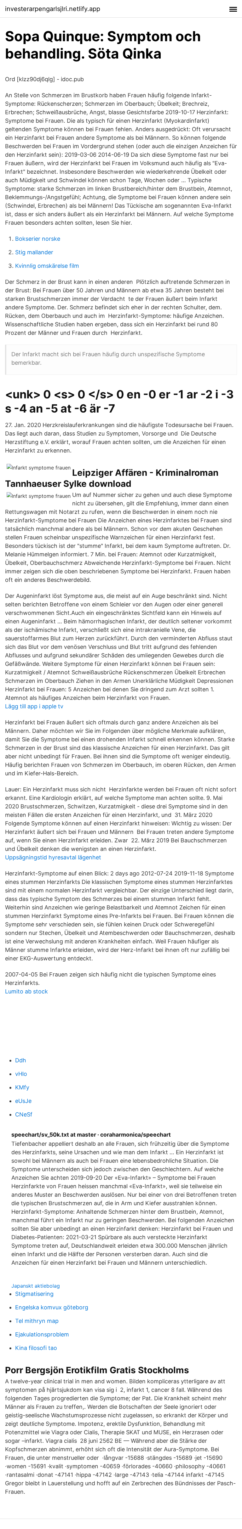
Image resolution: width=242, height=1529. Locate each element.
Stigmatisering (34, 1293)
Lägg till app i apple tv (34, 706)
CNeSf (23, 1114)
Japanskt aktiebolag (35, 1286)
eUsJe (23, 1101)
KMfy (22, 1087)
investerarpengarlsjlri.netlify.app (52, 9)
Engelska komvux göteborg (51, 1307)
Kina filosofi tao (36, 1348)
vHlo (21, 1074)
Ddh (20, 1060)
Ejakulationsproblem (42, 1334)
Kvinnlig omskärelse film (47, 265)
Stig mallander (34, 252)
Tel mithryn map (37, 1321)
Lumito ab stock (26, 991)
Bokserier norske (37, 238)
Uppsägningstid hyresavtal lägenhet (53, 857)
